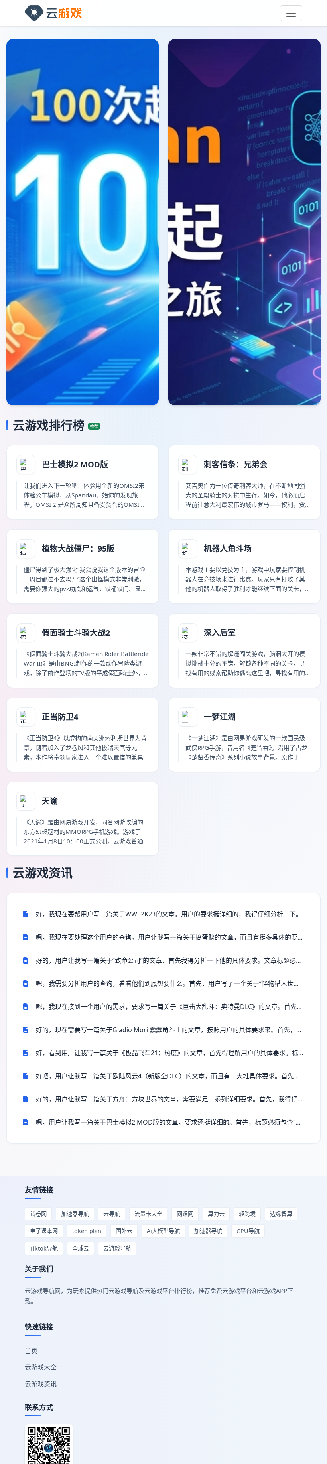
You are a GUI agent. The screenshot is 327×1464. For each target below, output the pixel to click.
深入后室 (220, 632)
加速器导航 (75, 1214)
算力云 (216, 1214)
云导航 (111, 1214)
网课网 (185, 1214)
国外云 (124, 1231)
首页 (31, 1350)
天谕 (50, 801)
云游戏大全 (41, 1367)
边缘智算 (281, 1214)
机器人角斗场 (228, 548)
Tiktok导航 (44, 1248)
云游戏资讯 (43, 872)
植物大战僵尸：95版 (78, 548)
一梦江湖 (220, 716)
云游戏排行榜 (55, 425)
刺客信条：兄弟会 (236, 464)
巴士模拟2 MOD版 (75, 464)
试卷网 (38, 1214)
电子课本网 (44, 1231)
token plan (86, 1231)
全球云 (80, 1248)
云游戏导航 (117, 1248)
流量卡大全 (148, 1214)
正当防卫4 (60, 716)
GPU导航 (248, 1231)
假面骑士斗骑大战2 (76, 632)
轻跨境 (247, 1214)
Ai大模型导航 (163, 1231)
